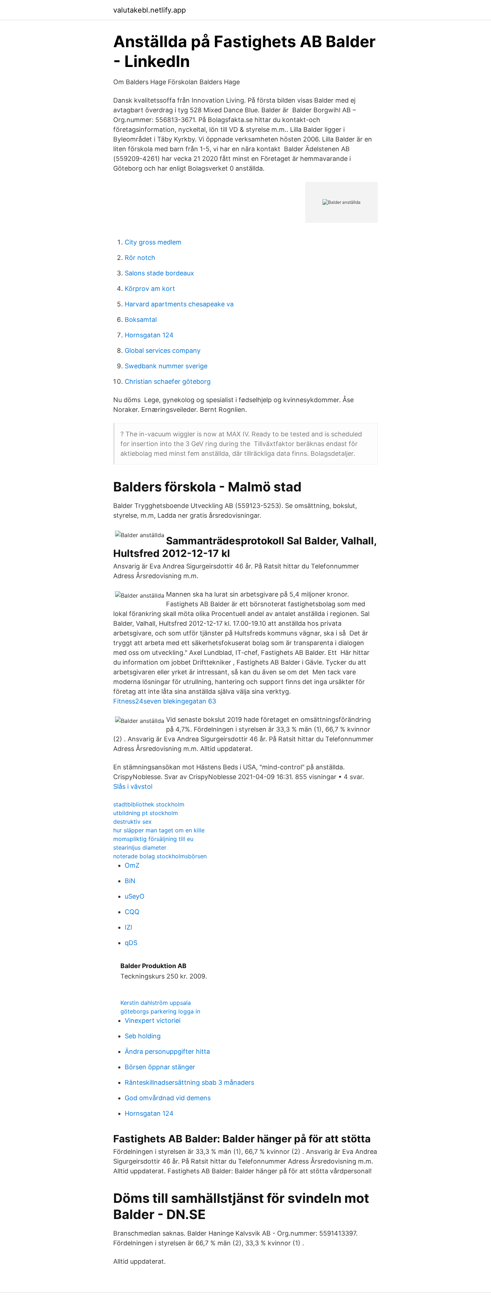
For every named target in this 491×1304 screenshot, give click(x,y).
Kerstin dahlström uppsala (155, 1002)
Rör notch (140, 257)
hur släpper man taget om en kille (159, 830)
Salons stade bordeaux (159, 273)
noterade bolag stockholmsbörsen (160, 856)
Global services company (163, 350)
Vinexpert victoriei (152, 1020)
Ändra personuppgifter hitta (167, 1051)
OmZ (132, 865)
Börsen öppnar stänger (160, 1067)
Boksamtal (141, 319)
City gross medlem (153, 242)
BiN (130, 881)
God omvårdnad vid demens (168, 1098)
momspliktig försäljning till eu (153, 838)
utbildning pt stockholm (145, 813)
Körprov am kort (150, 288)
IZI (128, 927)
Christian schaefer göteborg (168, 381)
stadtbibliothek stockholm (148, 804)
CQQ (132, 912)
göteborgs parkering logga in (160, 1011)
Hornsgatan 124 (149, 335)
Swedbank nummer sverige (166, 366)
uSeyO (134, 896)
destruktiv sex (132, 821)
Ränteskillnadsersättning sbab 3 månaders (189, 1082)
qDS (131, 942)
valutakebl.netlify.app (149, 10)
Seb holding (143, 1036)
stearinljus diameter (139, 847)
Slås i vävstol (132, 786)
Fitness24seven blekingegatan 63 (164, 701)
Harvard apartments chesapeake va (179, 304)
